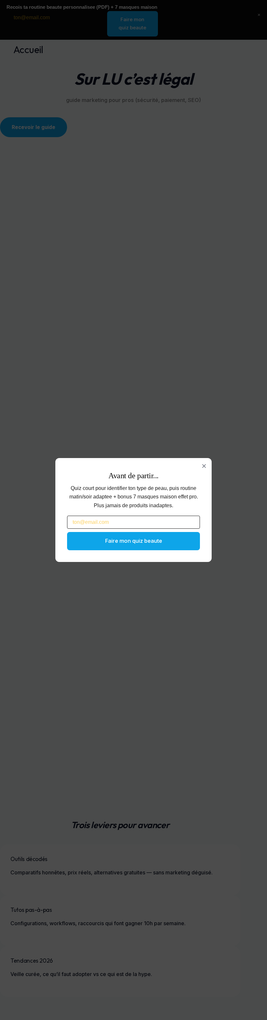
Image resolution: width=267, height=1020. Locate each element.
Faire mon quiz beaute (133, 541)
